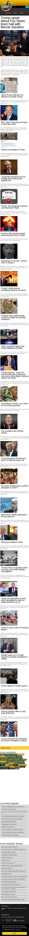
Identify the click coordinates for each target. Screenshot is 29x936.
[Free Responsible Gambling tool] (19, 921)
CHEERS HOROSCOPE (11, 756)
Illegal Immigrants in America (8, 894)
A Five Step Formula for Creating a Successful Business (14, 876)
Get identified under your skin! (8, 809)
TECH (11, 764)
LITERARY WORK (4, 768)
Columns (8, 13)
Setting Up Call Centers (6, 868)
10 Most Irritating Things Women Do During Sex (12, 816)
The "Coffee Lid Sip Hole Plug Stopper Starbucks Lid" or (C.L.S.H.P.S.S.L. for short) (14, 887)
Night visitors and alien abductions (9, 846)
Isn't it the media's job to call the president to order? (14, 487)
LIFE (7, 763)
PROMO (17, 768)
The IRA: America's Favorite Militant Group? (11, 865)
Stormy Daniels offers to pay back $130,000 (13, 712)
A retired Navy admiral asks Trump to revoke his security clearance (13, 317)
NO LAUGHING (4, 759)
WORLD (15, 764)
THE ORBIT (15, 761)
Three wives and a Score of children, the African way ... (14, 849)
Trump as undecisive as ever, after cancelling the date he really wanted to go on (13, 600)
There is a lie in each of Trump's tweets (14, 629)
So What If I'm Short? (6, 873)
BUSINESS (19, 757)
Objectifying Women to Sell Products (10, 835)
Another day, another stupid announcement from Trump (13, 234)
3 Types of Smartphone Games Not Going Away (12, 806)
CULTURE (11, 763)
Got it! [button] (14, 933)
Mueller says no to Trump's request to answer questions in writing (14, 657)
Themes (15, 13)
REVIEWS (3, 756)
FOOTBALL (21, 761)
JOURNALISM (21, 754)
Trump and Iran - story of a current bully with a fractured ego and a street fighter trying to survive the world (15, 375)
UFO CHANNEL (12, 757)
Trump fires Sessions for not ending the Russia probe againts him (13, 179)
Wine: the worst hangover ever (8, 863)
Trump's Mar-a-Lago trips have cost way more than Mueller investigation (14, 569)
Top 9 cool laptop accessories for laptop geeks (12, 819)
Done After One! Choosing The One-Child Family (13, 879)
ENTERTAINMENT (22, 764)
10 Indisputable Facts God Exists (9, 824)
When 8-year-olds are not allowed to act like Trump (12, 96)
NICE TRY (9, 761)
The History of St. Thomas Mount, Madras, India (12, 899)
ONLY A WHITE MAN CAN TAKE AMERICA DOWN (12, 347)
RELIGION (12, 768)
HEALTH (23, 766)
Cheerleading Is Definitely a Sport (9, 855)
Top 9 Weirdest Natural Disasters (9, 882)
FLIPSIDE (10, 759)
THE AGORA (23, 759)
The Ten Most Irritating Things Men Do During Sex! (13, 871)
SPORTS (2, 763)
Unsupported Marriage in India (8, 852)
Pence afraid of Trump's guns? (14, 686)
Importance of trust (5, 860)
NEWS (7, 764)
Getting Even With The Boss (8, 827)
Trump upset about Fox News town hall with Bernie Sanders (13, 22)
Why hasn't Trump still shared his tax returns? (13, 516)
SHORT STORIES (4, 757)
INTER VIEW (3, 761)
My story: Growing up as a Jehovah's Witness (11, 829)
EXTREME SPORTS (5, 766)
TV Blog (21, 13)
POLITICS (22, 763)
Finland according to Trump (13, 150)
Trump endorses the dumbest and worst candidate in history (14, 740)
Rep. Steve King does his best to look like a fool (14, 123)
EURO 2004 (13, 754)
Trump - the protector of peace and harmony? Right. (14, 207)
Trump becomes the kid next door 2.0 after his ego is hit (13, 459)
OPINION (17, 763)
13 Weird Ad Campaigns (7, 857)
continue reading (15, 74)
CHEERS (12, 766)
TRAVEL (2, 764)
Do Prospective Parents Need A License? (10, 884)
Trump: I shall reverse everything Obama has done (13, 289)
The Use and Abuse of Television (9, 897)
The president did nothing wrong (12, 432)
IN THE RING (16, 759)
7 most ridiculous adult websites (8, 891)
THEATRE (8, 754)
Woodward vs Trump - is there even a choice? (14, 262)
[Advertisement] (14, 785)
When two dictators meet (12, 542)
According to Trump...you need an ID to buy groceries (14, 404)
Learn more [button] (18, 929)
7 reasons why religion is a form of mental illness (12, 832)
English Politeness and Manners (8, 821)
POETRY (19, 756)
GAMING (2, 754)
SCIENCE (18, 766)
